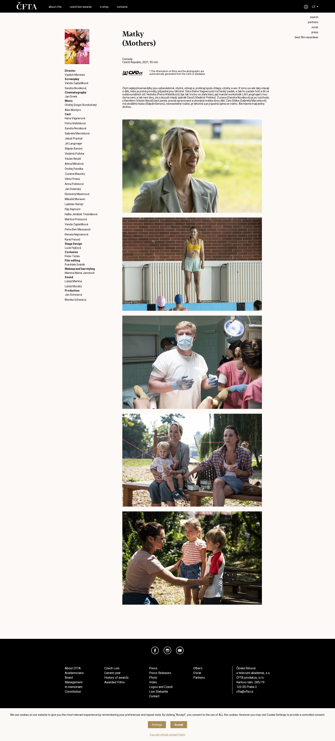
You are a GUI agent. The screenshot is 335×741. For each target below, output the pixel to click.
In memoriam (73, 687)
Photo (153, 677)
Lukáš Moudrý (73, 286)
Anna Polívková (74, 183)
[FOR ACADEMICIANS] (306, 7)
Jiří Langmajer (73, 143)
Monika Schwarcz (75, 299)
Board (69, 677)
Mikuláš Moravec (75, 199)
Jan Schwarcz (73, 294)
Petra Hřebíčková (75, 123)
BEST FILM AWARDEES (306, 37)
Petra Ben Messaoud (77, 229)
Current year (112, 673)
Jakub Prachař (74, 138)
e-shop (104, 6)
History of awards (116, 677)
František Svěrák (75, 264)
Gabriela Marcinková (77, 133)
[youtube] (180, 650)
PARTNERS (313, 22)
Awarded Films (114, 682)
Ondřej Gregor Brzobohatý (81, 104)
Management (73, 682)
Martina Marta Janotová (79, 272)
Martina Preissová (76, 219)
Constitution (73, 691)
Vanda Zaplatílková (76, 83)
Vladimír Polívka (74, 153)
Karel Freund (72, 239)
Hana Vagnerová (75, 118)
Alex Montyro (73, 109)
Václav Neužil (73, 158)
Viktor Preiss (72, 178)
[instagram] (167, 650)
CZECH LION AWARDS (81, 6)
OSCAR (315, 27)
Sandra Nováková (75, 88)
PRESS (315, 32)
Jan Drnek (71, 96)
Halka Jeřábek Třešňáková (81, 214)
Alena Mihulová (74, 163)
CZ (313, 6)
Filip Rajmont (72, 209)
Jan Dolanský (73, 189)
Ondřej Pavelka (74, 168)
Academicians (74, 673)
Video (153, 682)
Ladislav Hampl (74, 204)
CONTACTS (122, 6)
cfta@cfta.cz (244, 691)
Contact (154, 696)
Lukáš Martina (73, 281)
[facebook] (155, 650)
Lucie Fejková (73, 247)
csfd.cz (190, 74)
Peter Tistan (72, 256)
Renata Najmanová (76, 234)
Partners (199, 677)
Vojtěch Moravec (75, 74)
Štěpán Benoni (73, 148)
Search (314, 17)
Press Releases (160, 673)
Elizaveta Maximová (77, 194)
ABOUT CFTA (55, 6)
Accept (178, 724)
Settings (157, 724)
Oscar (197, 673)
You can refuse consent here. (168, 734)
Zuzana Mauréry (75, 173)
